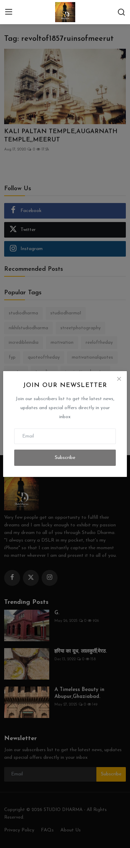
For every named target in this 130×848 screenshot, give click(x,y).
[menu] (8, 12)
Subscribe (65, 457)
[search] (121, 12)
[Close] (119, 379)
